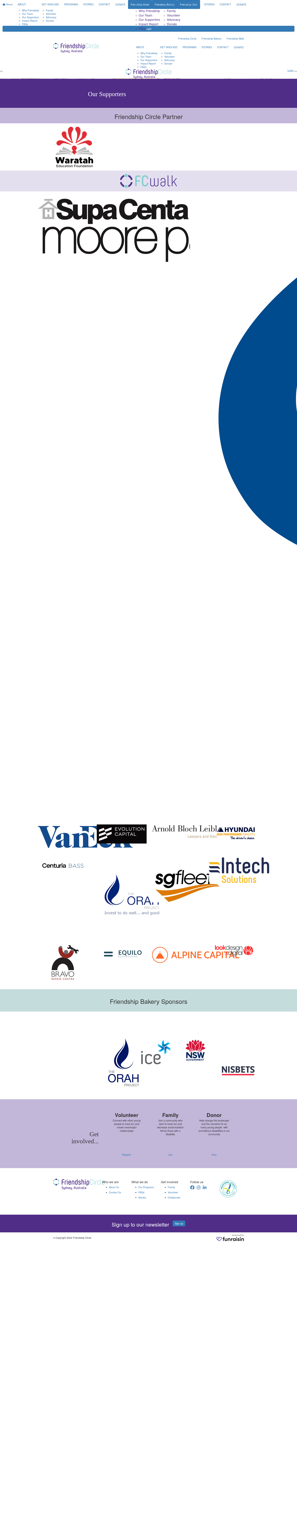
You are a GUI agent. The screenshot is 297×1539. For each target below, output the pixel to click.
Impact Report (148, 24)
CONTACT (225, 4)
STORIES (209, 4)
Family (171, 10)
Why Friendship (149, 10)
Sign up (179, 1223)
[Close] (295, 71)
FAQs (142, 28)
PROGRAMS (192, 4)
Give (214, 1154)
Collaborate (174, 1197)
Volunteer (173, 15)
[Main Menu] (1, 71)
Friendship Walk (235, 38)
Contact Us (115, 1192)
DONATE (241, 4)
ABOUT (138, 4)
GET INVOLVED (171, 4)
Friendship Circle (187, 38)
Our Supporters (149, 19)
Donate (172, 24)
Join (170, 1154)
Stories (142, 1197)
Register (126, 1154)
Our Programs (146, 1187)
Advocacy (173, 19)
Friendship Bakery (211, 38)
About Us (114, 1187)
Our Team (145, 15)
